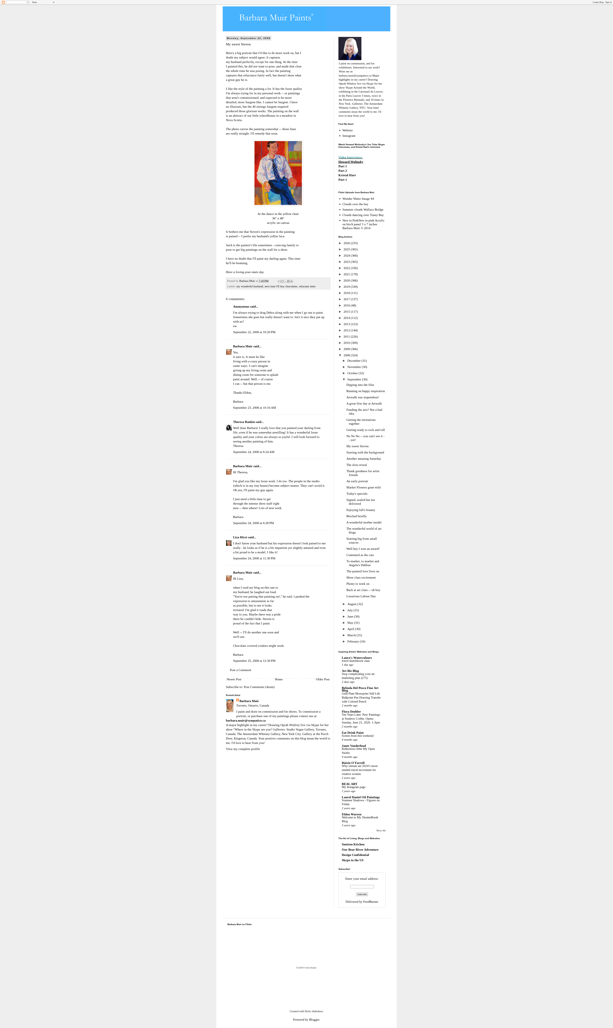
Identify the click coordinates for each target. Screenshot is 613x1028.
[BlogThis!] (282, 281)
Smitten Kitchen (353, 844)
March (352, 635)
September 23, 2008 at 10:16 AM (254, 407)
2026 (347, 243)
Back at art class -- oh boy (363, 590)
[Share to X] (285, 281)
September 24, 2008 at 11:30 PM (254, 558)
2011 (347, 336)
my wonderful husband (249, 286)
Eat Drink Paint (353, 732)
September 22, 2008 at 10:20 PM (254, 332)
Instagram (349, 135)
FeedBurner (370, 901)
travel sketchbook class (356, 660)
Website (347, 130)
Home (279, 679)
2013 (347, 324)
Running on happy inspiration (365, 391)
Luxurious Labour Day (361, 596)
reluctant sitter (307, 286)
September (354, 379)
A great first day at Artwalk (364, 403)
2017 (347, 299)
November (354, 367)
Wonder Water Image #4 (358, 198)
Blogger (314, 1019)
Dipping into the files (360, 384)
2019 (347, 286)
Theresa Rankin (244, 422)
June (350, 616)
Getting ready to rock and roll (365, 430)
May (350, 622)
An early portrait (357, 481)
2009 (347, 349)
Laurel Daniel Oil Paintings (361, 797)
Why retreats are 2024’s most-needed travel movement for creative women (360, 769)
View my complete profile (243, 749)
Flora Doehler (351, 711)
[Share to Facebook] (288, 281)
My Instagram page (353, 787)
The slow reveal (356, 465)
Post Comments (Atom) (259, 687)
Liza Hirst (240, 537)
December (354, 360)
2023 (347, 261)
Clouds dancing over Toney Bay (363, 215)
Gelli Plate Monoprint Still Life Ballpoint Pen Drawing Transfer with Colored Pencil (361, 697)
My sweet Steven (357, 446)
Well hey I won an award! (363, 548)
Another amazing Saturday (363, 458)
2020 (347, 280)
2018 (347, 293)
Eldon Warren (351, 814)
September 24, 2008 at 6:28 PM (253, 523)
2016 (347, 305)
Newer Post (234, 679)
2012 (347, 330)
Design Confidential (355, 855)
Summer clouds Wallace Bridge (362, 209)
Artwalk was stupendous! (362, 397)
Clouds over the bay (355, 204)
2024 (347, 255)
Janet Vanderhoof (354, 745)
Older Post (323, 679)
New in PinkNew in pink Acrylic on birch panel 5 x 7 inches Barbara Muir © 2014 (363, 224)
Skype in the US (352, 860)
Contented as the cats (360, 555)
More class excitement (361, 577)
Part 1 (342, 166)
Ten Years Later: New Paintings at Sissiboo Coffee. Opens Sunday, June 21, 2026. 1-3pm (361, 718)
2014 (347, 318)
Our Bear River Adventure (360, 849)
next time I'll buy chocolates (281, 286)
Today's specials (356, 493)
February (353, 641)
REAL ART (349, 784)
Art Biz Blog (350, 670)
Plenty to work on (357, 583)
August (352, 604)
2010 (347, 342)
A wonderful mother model (364, 522)
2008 (347, 355)
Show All (381, 830)
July (350, 610)
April (351, 629)
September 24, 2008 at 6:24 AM (253, 452)
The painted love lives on (362, 571)
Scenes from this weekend (358, 735)
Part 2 (342, 170)
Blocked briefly (356, 516)
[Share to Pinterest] (291, 281)
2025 (347, 249)
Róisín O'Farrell (353, 763)
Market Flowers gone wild (363, 487)
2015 (347, 311)
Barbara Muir (243, 346)
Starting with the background (365, 452)
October (353, 373)
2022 (347, 268)
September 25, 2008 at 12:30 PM (254, 660)
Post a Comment (240, 670)
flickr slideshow (314, 1011)
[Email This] (279, 281)
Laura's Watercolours (357, 657)
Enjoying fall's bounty (360, 510)
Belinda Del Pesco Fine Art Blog (360, 689)
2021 (347, 274)
